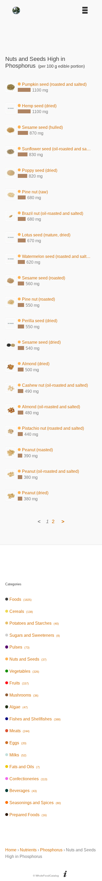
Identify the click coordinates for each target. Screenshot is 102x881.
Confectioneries (28, 779)
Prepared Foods (28, 815)
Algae (18, 707)
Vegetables (24, 671)
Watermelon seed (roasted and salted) (56, 256)
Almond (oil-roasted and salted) (51, 407)
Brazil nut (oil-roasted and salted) (52, 213)
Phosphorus (51, 850)
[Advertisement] (51, 33)
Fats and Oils (24, 767)
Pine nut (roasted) (38, 299)
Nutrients (28, 850)
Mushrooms (23, 695)
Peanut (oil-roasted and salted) (50, 471)
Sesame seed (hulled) (42, 127)
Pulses (19, 647)
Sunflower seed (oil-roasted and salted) (56, 148)
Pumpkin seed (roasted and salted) (54, 84)
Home (10, 850)
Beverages (23, 790)
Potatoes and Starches (34, 623)
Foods (20, 599)
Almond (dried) (35, 364)
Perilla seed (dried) (39, 321)
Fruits (19, 683)
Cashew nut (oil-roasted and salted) (55, 385)
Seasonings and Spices (35, 802)
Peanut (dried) (35, 493)
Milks (17, 755)
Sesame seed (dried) (41, 342)
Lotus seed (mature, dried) (46, 234)
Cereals (21, 611)
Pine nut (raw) (35, 191)
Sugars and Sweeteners (34, 635)
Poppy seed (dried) (39, 170)
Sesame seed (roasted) (43, 277)
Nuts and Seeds (27, 659)
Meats (19, 731)
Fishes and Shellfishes (34, 719)
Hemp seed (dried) (39, 105)
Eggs (17, 743)
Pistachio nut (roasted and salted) (53, 428)
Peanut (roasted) (37, 450)
